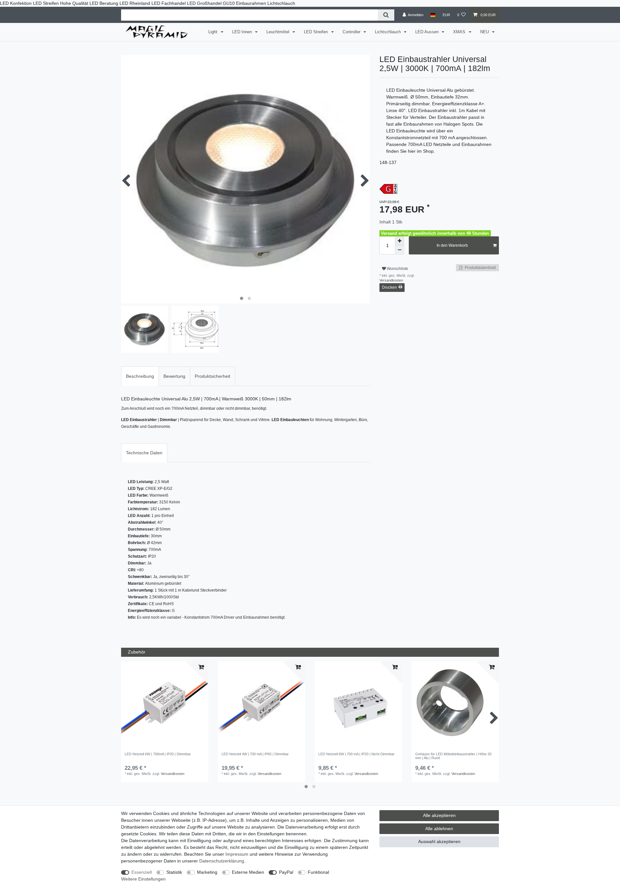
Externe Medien (248, 872)
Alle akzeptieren (439, 815)
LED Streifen (316, 32)
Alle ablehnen (439, 828)
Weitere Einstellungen (143, 879)
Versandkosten (391, 280)
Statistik (174, 872)
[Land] (433, 15)
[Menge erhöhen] (399, 240)
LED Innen (242, 32)
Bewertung (174, 376)
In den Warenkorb (452, 245)
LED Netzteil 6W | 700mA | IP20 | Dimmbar (158, 754)
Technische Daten (144, 452)
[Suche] (386, 15)
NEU (485, 32)
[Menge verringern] (399, 249)
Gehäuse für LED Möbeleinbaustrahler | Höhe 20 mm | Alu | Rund (453, 756)
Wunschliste (397, 268)
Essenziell (141, 872)
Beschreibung (140, 376)
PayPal (286, 872)
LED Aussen (427, 32)
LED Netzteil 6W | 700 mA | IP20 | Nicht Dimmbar (356, 754)
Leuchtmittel (278, 32)
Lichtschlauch (388, 32)
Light (213, 32)
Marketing (207, 872)
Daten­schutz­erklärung (221, 860)
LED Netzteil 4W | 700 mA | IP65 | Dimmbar (255, 754)
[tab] (140, 376)
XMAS (460, 32)
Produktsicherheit (212, 376)
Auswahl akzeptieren (439, 841)
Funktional (318, 872)
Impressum (236, 854)
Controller (352, 32)
